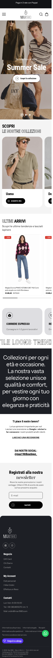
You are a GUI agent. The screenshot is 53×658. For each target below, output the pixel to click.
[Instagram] (12, 544)
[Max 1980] (26, 14)
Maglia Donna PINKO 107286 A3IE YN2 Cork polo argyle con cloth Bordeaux (20, 287)
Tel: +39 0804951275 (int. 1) (16, 605)
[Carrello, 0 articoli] (46, 14)
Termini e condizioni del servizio (14, 633)
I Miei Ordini (9, 583)
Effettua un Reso (11, 587)
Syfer (21, 655)
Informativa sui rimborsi (34, 630)
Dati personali (10, 579)
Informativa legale (30, 626)
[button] (22, 115)
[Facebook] (5, 544)
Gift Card (8, 557)
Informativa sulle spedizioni (12, 630)
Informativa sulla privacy (11, 626)
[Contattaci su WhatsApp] (45, 633)
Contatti (7, 565)
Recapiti (42, 626)
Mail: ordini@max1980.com (15, 609)
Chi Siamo (8, 561)
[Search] (41, 14)
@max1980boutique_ (26, 452)
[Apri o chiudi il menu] (10, 14)
